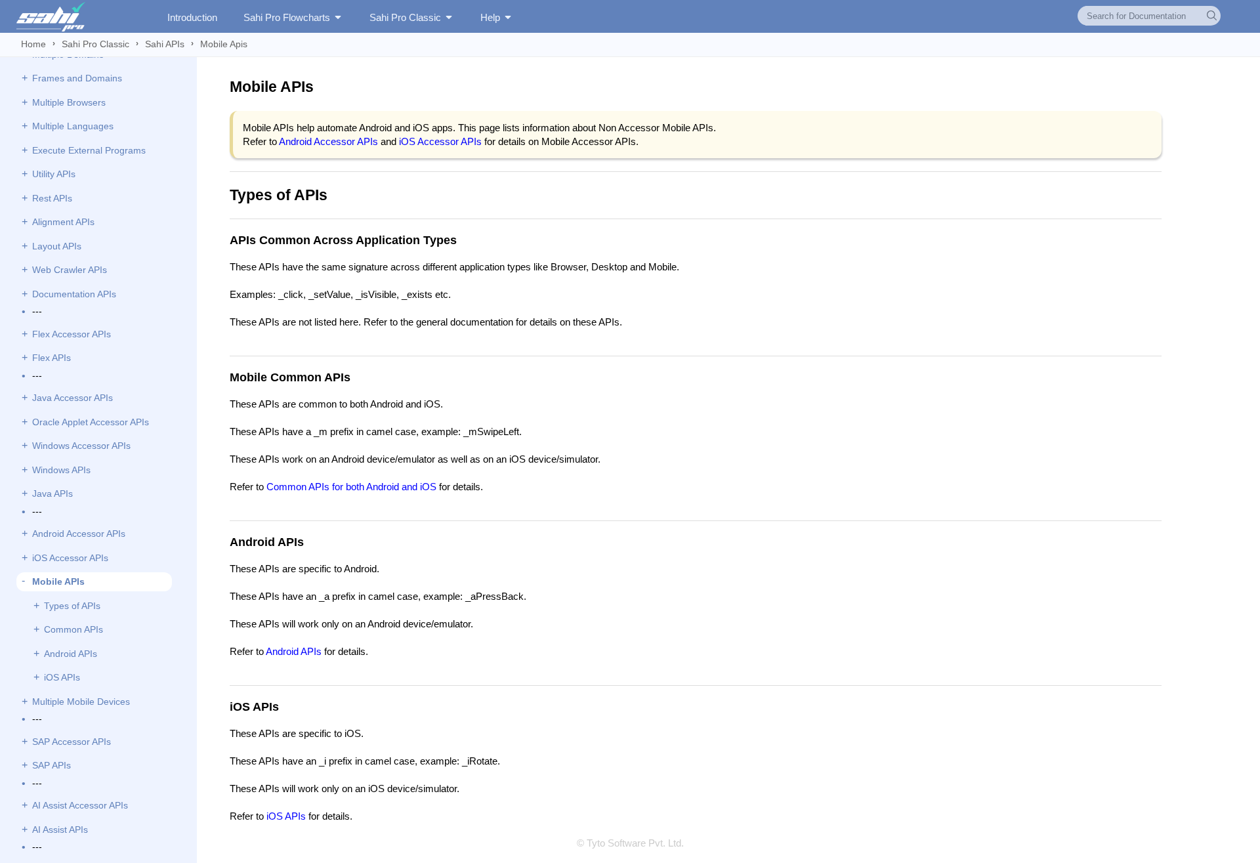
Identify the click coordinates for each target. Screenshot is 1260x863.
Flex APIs (51, 357)
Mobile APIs (58, 581)
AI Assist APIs (60, 829)
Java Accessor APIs (72, 397)
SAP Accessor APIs (71, 741)
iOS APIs (62, 677)
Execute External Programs (89, 150)
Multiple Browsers (69, 102)
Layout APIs (56, 246)
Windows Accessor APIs (81, 445)
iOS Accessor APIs (70, 558)
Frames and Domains (77, 78)
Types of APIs (72, 605)
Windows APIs (61, 470)
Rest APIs (52, 198)
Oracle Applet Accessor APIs (90, 422)
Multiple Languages (73, 126)
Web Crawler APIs (69, 269)
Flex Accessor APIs (71, 334)
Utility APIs (53, 174)
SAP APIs (51, 765)
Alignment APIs (63, 222)
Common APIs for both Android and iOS (351, 486)
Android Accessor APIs (78, 533)
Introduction (192, 17)
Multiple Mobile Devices (81, 701)
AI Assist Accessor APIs (80, 805)
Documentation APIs (74, 294)
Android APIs (70, 653)
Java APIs (52, 493)
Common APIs (73, 629)
